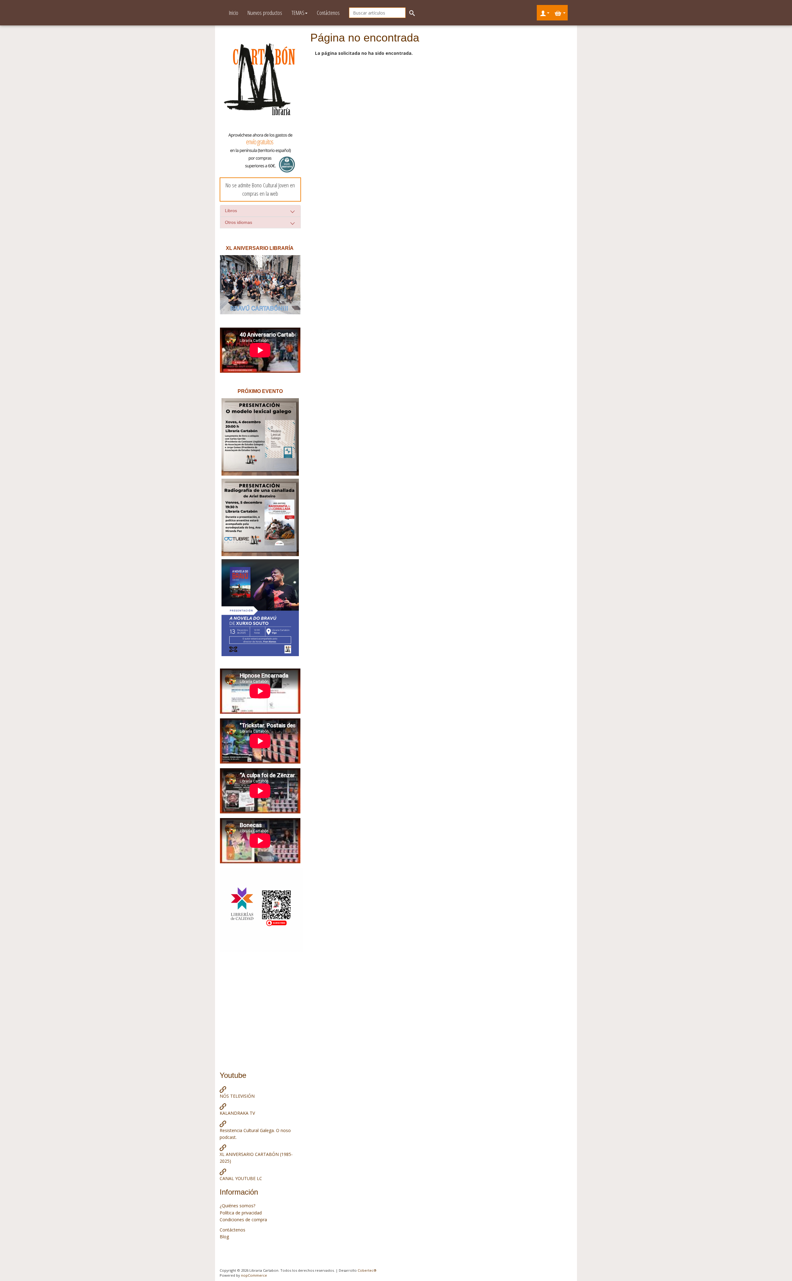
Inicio (233, 13)
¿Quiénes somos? (237, 1206)
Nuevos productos (265, 13)
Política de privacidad (241, 1213)
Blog (224, 1237)
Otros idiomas (238, 222)
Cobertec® (367, 1270)
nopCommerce (254, 1275)
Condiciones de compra (243, 1219)
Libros (231, 210)
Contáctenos (328, 13)
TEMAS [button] (297, 13)
